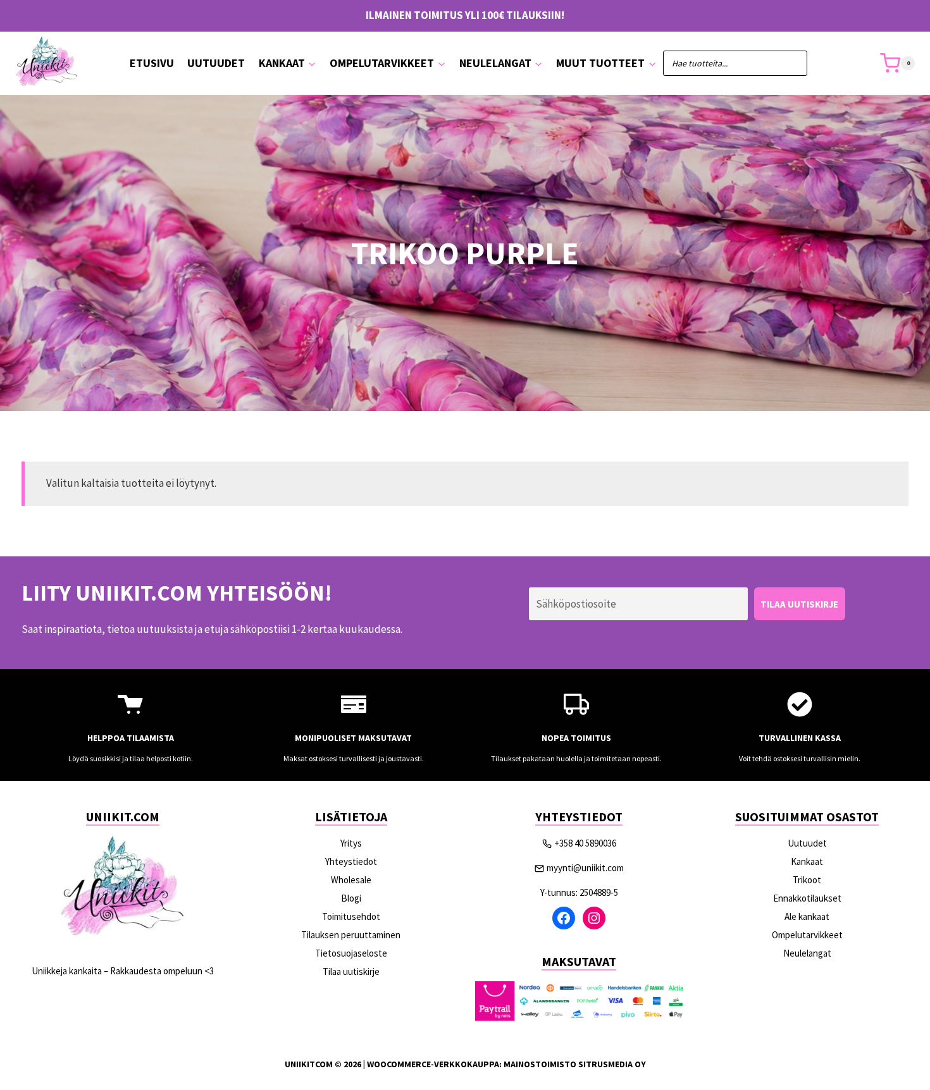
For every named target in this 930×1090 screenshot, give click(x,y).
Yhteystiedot (351, 861)
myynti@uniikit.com (585, 868)
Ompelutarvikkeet (807, 935)
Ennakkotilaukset (807, 898)
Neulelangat (807, 953)
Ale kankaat (806, 916)
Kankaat (807, 861)
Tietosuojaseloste (351, 953)
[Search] (791, 63)
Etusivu (152, 63)
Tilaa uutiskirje (351, 971)
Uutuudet (216, 63)
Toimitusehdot (351, 916)
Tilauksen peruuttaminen (350, 935)
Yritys (351, 843)
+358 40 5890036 (585, 843)
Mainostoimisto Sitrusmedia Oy (575, 1064)
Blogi (351, 898)
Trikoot (807, 880)
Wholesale (351, 880)
